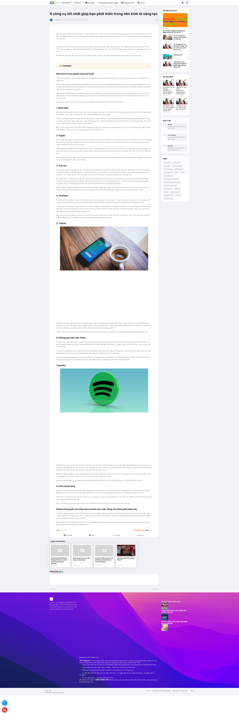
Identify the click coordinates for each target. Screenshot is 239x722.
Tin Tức (166, 192)
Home (148, 691)
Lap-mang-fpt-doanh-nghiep (172, 182)
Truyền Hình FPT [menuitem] (128, 3)
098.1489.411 (102, 679)
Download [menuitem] (90, 3)
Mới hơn (53, 589)
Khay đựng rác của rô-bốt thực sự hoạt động (81, 559)
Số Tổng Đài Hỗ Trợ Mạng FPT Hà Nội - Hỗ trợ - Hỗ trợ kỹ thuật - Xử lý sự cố (180, 47)
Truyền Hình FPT (168, 195)
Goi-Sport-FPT (168, 172)
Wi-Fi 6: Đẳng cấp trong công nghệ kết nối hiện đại (179, 37)
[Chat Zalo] (5, 703)
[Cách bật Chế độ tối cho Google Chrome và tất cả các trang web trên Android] (60, 550)
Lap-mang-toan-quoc (170, 185)
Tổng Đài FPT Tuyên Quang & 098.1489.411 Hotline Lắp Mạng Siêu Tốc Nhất (168, 90)
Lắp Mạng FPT (177, 55)
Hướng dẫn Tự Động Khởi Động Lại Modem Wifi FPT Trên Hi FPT (174, 31)
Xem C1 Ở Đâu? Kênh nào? (171, 601)
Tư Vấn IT (178, 195)
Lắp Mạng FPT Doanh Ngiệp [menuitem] (108, 3)
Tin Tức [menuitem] (142, 3)
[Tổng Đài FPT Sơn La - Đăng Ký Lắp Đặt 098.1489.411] (181, 101)
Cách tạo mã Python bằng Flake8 (125, 559)
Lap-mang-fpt (168, 175)
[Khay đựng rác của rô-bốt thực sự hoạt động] (82, 550)
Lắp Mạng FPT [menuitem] (66, 3)
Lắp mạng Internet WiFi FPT (130, 663)
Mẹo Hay (177, 189)
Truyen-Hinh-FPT (175, 192)
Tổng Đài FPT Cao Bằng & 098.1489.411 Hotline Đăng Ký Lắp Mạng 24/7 (180, 64)
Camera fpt (167, 162)
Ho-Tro (176, 172)
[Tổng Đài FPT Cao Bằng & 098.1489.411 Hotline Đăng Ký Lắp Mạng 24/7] (167, 63)
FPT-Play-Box (178, 169)
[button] (183, 3)
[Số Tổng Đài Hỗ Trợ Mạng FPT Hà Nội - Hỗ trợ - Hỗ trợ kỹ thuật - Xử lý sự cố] (167, 46)
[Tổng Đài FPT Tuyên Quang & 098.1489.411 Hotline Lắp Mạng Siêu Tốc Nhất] (168, 82)
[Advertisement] (93, 625)
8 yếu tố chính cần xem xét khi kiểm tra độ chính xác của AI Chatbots (104, 560)
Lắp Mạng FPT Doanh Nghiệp (161, 691)
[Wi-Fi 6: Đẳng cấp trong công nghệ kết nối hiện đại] (167, 37)
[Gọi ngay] (5, 710)
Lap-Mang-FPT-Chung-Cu (171, 179)
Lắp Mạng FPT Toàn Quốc (180, 691)
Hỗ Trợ (183, 172)
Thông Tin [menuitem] (77, 3)
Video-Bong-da (168, 198)
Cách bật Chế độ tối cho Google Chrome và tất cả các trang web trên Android (59, 560)
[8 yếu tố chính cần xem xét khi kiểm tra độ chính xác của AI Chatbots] (104, 550)
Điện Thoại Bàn (177, 166)
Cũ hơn (155, 589)
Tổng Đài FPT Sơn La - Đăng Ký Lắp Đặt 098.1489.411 (181, 107)
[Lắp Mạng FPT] (167, 56)
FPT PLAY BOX (168, 169)
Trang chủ (52, 8)
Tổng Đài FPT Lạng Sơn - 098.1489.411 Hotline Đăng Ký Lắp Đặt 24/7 (168, 108)
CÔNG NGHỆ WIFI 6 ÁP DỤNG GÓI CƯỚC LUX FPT (173, 611)
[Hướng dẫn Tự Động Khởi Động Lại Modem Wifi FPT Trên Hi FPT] (175, 20)
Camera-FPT (176, 162)
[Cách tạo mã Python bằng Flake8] (126, 550)
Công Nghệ (59, 8)
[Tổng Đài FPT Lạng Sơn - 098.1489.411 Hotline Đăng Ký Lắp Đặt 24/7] (168, 101)
